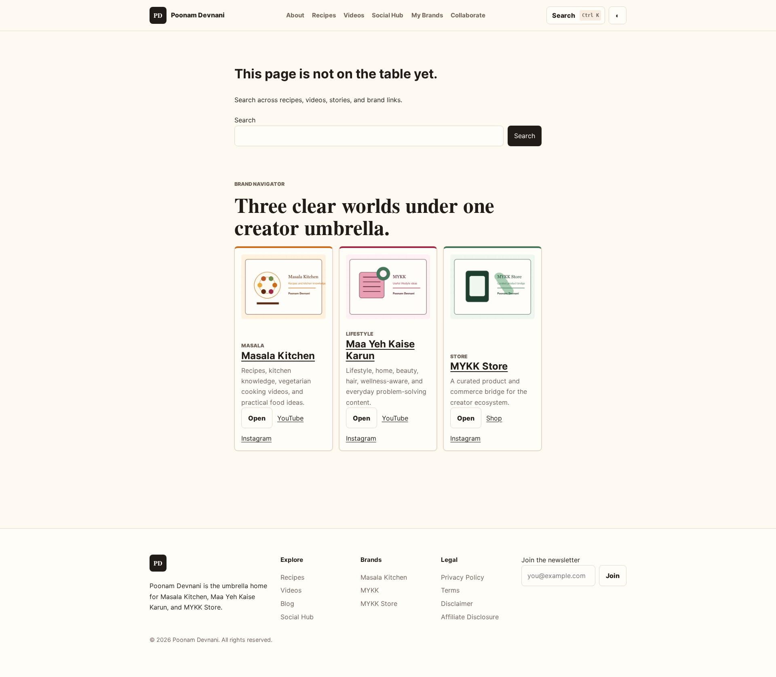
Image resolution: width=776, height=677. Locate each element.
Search (244, 120)
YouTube (290, 418)
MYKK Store (479, 366)
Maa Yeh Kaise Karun (380, 350)
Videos (354, 15)
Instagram (256, 438)
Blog (287, 603)
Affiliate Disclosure (470, 617)
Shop (494, 418)
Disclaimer (457, 603)
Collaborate (468, 15)
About (295, 15)
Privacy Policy (462, 577)
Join (613, 576)
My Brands (427, 15)
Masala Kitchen (278, 356)
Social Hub (387, 15)
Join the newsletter (550, 560)
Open (257, 418)
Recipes (324, 15)
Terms (450, 590)
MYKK (370, 590)
